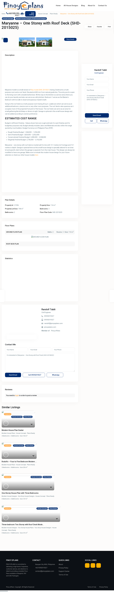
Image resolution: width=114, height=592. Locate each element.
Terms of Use (63, 575)
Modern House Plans (8, 433)
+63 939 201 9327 (13, 14)
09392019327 (49, 316)
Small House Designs (39, 18)
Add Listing (31, 14)
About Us (91, 6)
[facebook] (87, 565)
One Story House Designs (26, 496)
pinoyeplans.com (50, 327)
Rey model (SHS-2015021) (40, 90)
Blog (83, 6)
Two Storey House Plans (26, 527)
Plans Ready (54, 14)
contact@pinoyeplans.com (44, 571)
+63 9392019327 (41, 568)
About (61, 564)
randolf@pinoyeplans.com (53, 323)
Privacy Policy (63, 568)
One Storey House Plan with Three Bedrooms (20, 493)
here (36, 155)
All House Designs (71, 6)
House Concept (43, 14)
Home (58, 6)
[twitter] (93, 565)
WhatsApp (55, 375)
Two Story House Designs (43, 527)
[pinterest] (98, 565)
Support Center (64, 571)
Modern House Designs (23, 18)
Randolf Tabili (48, 309)
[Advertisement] (40, 73)
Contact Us (102, 6)
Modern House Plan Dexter (13, 430)
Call (34, 375)
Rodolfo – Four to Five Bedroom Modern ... (19, 462)
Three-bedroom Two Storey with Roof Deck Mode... (23, 524)
